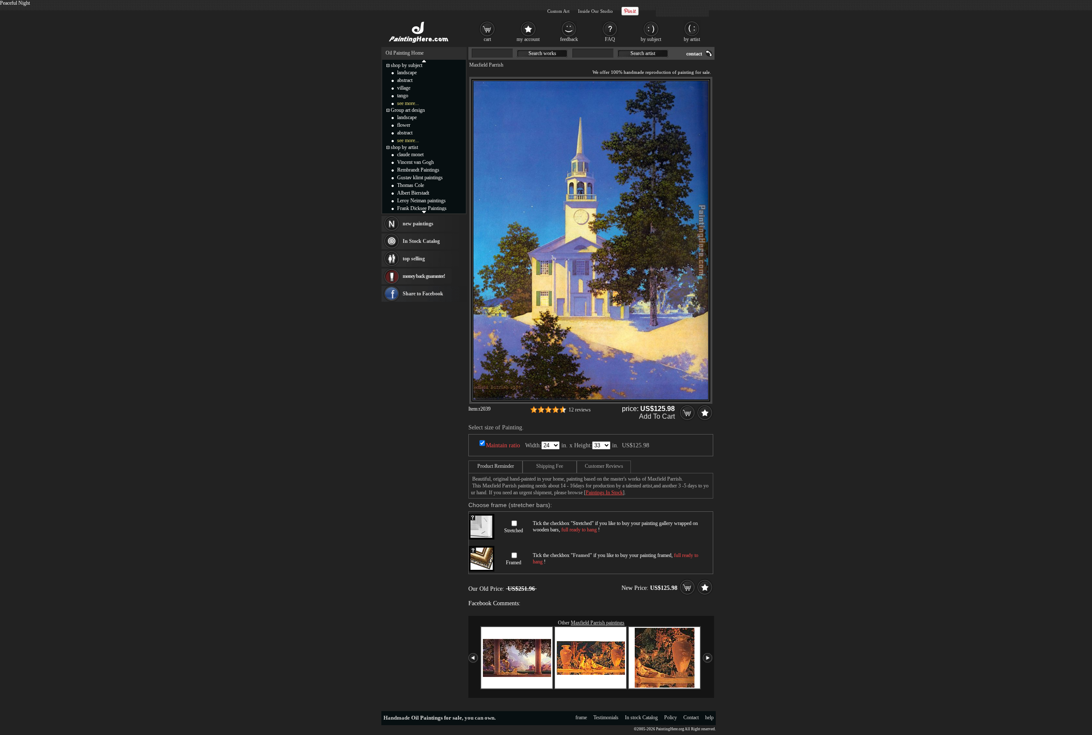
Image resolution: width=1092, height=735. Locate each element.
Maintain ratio (503, 445)
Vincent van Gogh (415, 162)
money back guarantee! (424, 276)
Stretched (513, 531)
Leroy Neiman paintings (421, 201)
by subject (651, 39)
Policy (670, 717)
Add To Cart (657, 416)
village (403, 88)
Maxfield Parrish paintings (597, 623)
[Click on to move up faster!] (424, 61)
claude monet (410, 155)
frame (581, 717)
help (709, 717)
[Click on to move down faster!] (424, 212)
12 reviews (580, 410)
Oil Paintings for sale (436, 718)
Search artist (642, 53)
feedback (569, 39)
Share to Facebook (423, 294)
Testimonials (606, 717)
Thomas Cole (410, 185)
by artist (692, 39)
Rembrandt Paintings (418, 170)
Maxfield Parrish (486, 65)
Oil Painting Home (405, 53)
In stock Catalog (641, 717)
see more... (408, 103)
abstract (404, 80)
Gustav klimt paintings (420, 178)
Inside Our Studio (595, 11)
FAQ (610, 39)
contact (694, 54)
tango (402, 96)
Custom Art (558, 11)
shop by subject (406, 65)
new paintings (418, 224)
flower (403, 125)
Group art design (408, 110)
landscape (407, 73)
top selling (414, 259)
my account (528, 39)
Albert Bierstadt (413, 193)
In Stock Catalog (421, 241)
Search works (542, 53)
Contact (691, 717)
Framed (513, 563)
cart (487, 39)
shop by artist (404, 147)
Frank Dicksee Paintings (422, 208)
